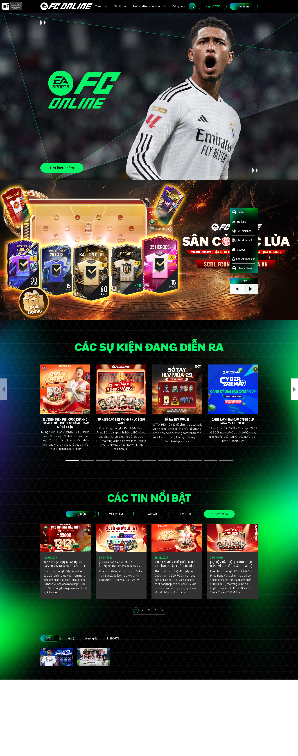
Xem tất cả (221, 514)
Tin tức (118, 6)
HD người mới (244, 268)
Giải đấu (151, 514)
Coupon (241, 249)
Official (50, 638)
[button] (72, 460)
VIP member (244, 231)
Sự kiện (81, 514)
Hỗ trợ (240, 212)
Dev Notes (186, 514)
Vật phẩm (116, 514)
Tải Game (243, 6)
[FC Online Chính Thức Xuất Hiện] (93, 657)
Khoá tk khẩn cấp (245, 259)
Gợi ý (71, 638)
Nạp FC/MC (212, 6)
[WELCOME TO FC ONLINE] (66, 6)
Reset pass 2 (244, 240)
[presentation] (3, 389)
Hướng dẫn (92, 638)
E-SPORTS (113, 638)
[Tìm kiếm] (192, 6)
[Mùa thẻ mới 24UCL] (56, 657)
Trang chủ (101, 6)
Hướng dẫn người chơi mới (149, 6)
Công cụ (177, 6)
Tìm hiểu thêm (62, 168)
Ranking (241, 221)
